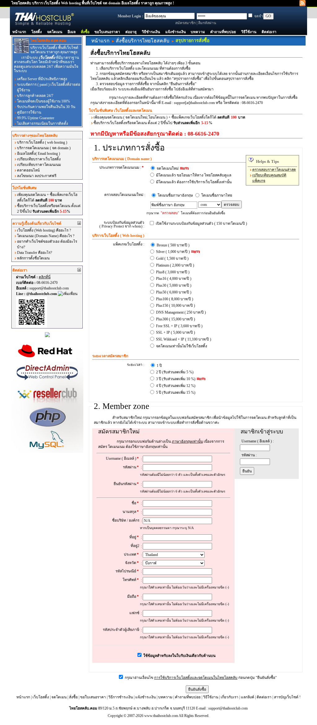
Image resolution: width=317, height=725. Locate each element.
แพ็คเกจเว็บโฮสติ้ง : (128, 244)
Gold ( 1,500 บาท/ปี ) (172, 258)
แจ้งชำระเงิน (175, 32)
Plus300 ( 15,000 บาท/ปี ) (175, 319)
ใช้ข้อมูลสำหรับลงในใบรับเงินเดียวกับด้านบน (178, 655)
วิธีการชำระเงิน (120, 697)
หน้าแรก (19, 32)
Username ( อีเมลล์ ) (122, 458)
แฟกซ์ (134, 613)
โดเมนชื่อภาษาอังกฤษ (175, 195)
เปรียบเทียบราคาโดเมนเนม (39, 165)
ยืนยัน (247, 471)
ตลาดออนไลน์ (28, 170)
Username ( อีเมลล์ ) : (257, 441)
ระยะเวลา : (135, 364)
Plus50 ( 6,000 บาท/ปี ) (173, 292)
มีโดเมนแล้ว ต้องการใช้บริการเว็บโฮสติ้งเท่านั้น (194, 182)
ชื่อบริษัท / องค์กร (125, 520)
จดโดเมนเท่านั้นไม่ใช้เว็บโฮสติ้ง (181, 346)
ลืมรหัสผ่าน (207, 23)
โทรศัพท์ (131, 580)
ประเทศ (131, 554)
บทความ (198, 32)
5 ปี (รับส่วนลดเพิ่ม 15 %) (175, 392)
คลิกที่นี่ (44, 277)
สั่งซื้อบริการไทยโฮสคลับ (142, 40)
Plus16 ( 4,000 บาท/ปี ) (173, 278)
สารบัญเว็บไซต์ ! (287, 697)
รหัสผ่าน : (249, 455)
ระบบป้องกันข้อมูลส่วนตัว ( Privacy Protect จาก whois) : (121, 224)
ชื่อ (135, 503)
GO (268, 16)
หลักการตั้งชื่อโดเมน (33, 258)
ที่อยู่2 (135, 546)
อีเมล (71, 32)
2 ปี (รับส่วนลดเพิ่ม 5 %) (174, 372)
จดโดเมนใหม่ (168, 168)
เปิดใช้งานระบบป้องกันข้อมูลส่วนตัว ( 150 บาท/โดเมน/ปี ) (201, 223)
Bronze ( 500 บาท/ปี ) (173, 245)
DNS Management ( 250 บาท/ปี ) (181, 312)
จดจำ (258, 16)
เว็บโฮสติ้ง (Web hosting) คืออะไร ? (44, 230)
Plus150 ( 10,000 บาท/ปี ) (175, 305)
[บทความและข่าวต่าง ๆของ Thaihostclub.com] (302, 3)
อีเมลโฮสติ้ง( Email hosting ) (38, 153)
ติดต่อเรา (269, 32)
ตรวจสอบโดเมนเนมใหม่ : (124, 195)
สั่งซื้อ (85, 32)
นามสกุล (131, 512)
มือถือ (133, 596)
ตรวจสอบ (231, 204)
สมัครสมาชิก (185, 23)
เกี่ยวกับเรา (229, 697)
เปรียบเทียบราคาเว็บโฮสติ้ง (39, 159)
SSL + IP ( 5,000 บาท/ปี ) (175, 332)
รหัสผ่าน (131, 467)
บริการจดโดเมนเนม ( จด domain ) (44, 148)
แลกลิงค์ (247, 697)
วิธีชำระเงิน (151, 32)
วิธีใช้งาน (248, 32)
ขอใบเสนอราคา (107, 32)
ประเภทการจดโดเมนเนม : (121, 167)
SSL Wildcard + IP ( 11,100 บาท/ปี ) (183, 339)
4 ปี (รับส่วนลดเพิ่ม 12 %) (175, 386)
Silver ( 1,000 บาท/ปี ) (173, 252)
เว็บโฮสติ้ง (41, 697)
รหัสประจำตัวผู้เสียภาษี (121, 629)
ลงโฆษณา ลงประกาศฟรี (36, 176)
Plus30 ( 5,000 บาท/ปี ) (173, 285)
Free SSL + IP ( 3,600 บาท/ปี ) (179, 326)
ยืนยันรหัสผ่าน (126, 484)
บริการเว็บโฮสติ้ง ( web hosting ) (42, 142)
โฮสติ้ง (36, 32)
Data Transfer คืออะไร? (34, 252)
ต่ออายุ (131, 32)
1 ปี (159, 365)
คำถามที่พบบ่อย (223, 32)
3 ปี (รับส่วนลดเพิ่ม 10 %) (176, 379)
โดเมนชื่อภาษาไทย (216, 195)
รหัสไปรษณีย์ (127, 571)
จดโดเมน (54, 32)
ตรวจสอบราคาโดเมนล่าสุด (274, 169)
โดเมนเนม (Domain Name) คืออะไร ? (45, 236)
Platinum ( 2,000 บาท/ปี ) (175, 265)
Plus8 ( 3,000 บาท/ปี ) (172, 272)
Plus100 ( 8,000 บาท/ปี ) (174, 299)
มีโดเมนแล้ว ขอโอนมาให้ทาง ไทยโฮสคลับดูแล (193, 175)
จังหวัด (132, 563)
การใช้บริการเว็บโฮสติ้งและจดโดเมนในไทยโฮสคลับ (195, 677)
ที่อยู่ (134, 537)
